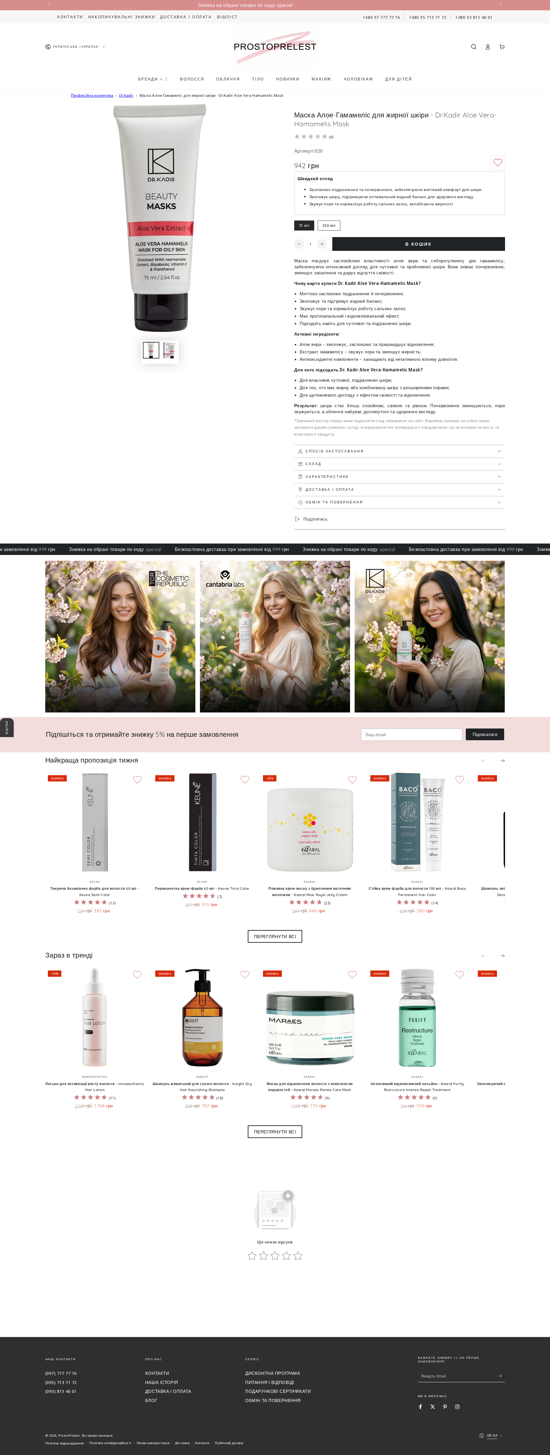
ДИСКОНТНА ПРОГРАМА (272, 1373)
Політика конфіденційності (110, 1443)
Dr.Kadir (126, 95)
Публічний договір (229, 1443)
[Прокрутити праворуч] (500, 5)
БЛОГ (151, 1400)
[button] (474, 47)
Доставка (182, 1443)
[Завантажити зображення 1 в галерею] (151, 350)
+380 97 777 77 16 (381, 17)
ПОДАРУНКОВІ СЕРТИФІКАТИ (278, 1391)
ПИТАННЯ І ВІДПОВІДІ (269, 1382)
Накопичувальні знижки (121, 17)
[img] (310, 137)
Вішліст (227, 17)
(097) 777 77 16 (61, 1373)
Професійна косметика (92, 95)
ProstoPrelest (69, 1435)
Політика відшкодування (64, 1443)
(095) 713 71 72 (61, 1382)
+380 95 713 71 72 (428, 17)
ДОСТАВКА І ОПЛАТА (168, 1391)
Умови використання (153, 1443)
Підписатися (485, 734)
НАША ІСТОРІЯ (161, 1382)
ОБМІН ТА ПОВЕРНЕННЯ (273, 1400)
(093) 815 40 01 (61, 1391)
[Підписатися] (502, 1376)
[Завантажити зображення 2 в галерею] (169, 350)
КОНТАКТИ (157, 1373)
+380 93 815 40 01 (474, 17)
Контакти (70, 17)
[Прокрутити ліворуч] (49, 5)
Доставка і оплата (186, 17)
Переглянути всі (275, 936)
